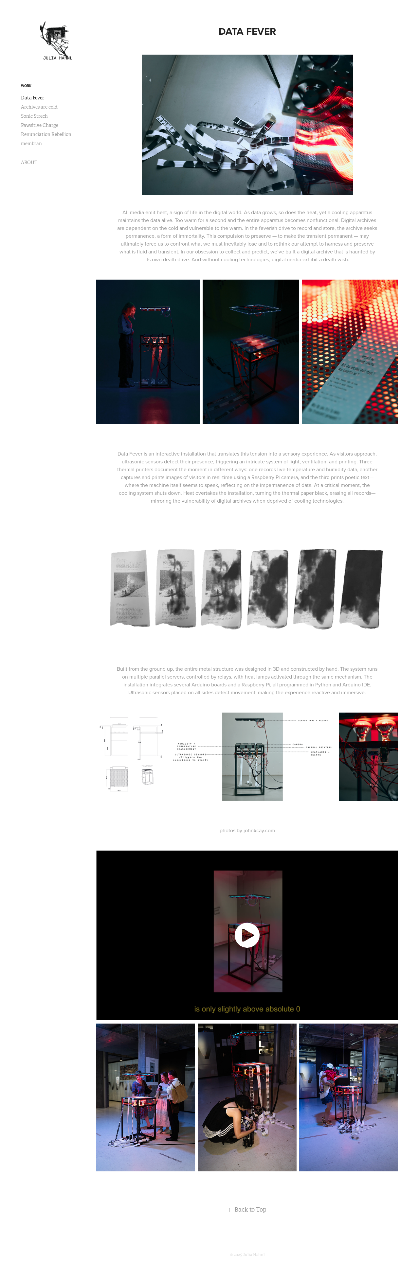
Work (26, 85)
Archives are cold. (39, 107)
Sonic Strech (34, 116)
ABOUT (29, 162)
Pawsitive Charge (39, 125)
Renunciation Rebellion (46, 134)
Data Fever (32, 98)
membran (31, 144)
